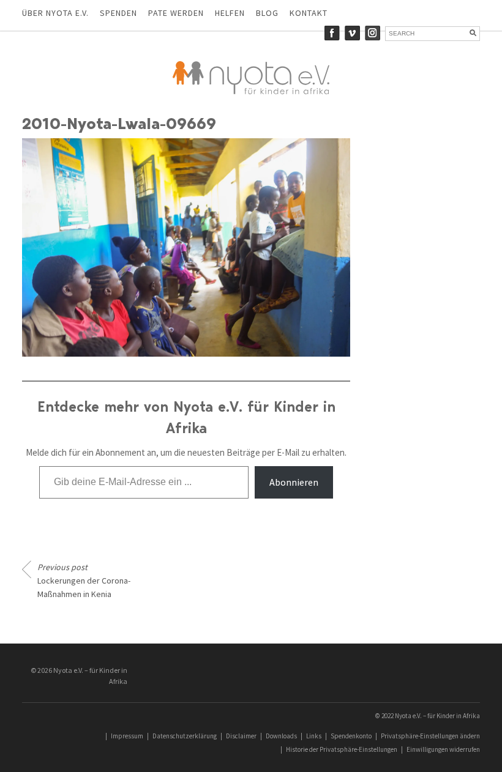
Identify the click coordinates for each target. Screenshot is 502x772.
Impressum (127, 736)
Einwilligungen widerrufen (443, 749)
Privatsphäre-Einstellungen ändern (430, 736)
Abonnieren (293, 482)
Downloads (281, 736)
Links (313, 736)
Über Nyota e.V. (55, 12)
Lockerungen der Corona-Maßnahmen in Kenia (83, 580)
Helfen (230, 12)
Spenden (118, 12)
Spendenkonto (351, 736)
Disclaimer (241, 736)
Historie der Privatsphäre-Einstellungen (341, 749)
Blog (267, 12)
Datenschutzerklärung (184, 736)
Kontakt (309, 12)
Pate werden (176, 12)
